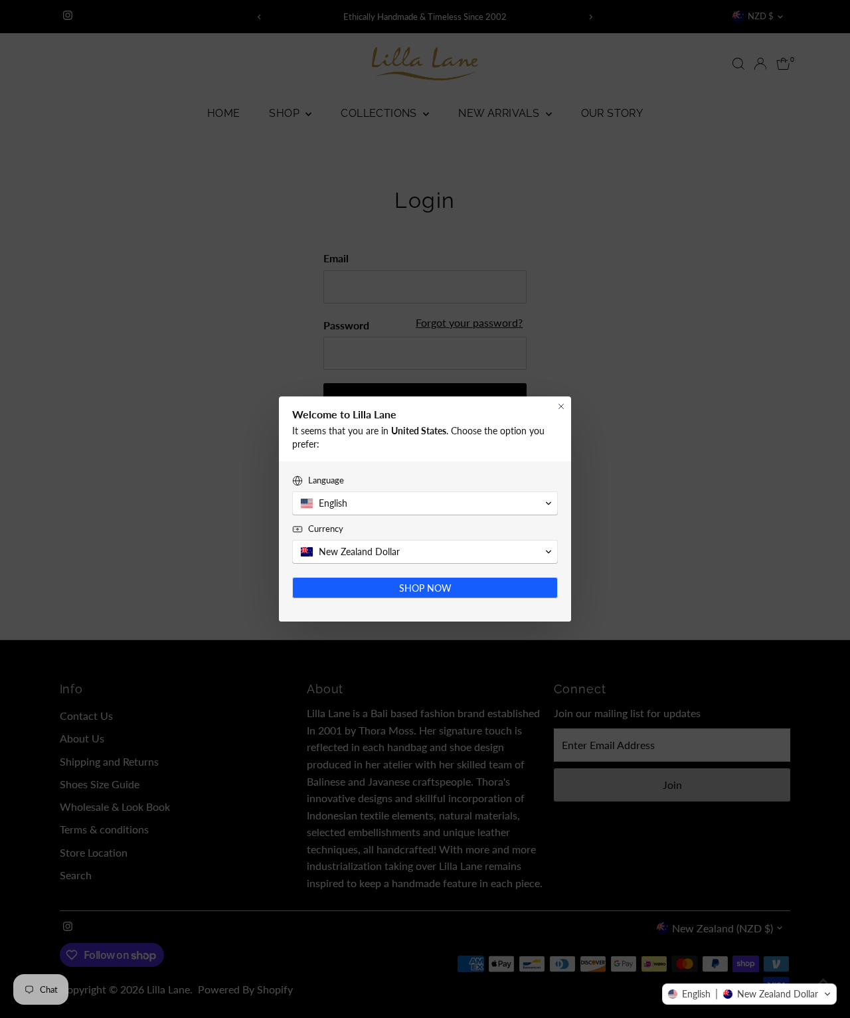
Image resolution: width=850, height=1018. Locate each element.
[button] (749, 994)
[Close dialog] (561, 406)
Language (326, 480)
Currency (325, 528)
